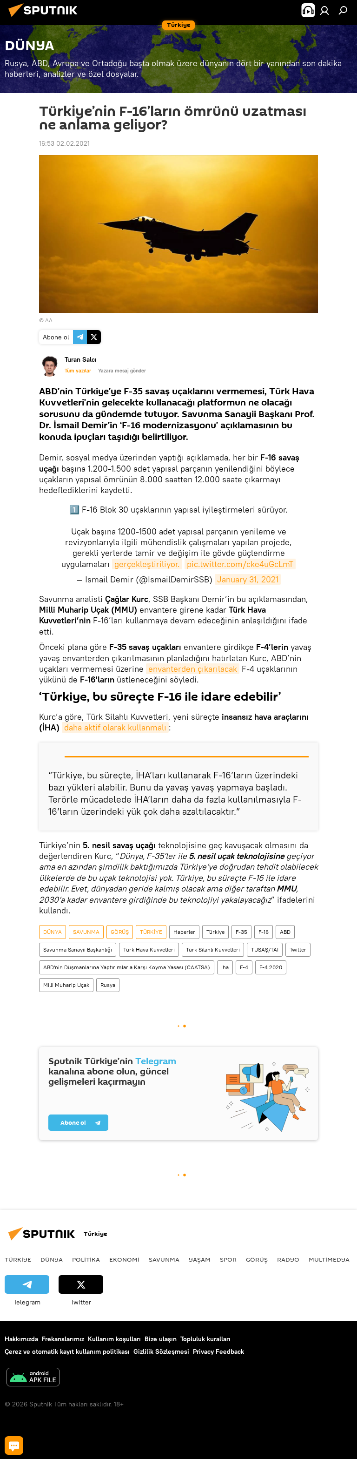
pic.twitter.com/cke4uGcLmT (240, 564)
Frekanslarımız (63, 1339)
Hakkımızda (21, 1339)
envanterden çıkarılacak (192, 668)
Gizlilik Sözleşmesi (161, 1351)
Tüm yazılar (78, 370)
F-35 (241, 931)
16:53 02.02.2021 (64, 143)
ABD (285, 931)
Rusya (107, 984)
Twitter (298, 949)
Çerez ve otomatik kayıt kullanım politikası (67, 1351)
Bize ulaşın (161, 1339)
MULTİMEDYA (329, 1259)
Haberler (184, 931)
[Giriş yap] (324, 10)
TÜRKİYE (151, 931)
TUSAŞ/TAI (264, 949)
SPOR (228, 1259)
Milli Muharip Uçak (66, 984)
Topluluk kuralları (205, 1339)
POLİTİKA (86, 1259)
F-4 (244, 967)
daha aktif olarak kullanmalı (115, 727)
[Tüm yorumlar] (14, 1445)
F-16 (263, 931)
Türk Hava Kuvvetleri (149, 949)
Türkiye (215, 931)
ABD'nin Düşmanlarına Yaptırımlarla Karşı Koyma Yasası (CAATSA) (126, 967)
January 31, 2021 (247, 579)
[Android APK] (33, 1378)
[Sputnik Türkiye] (45, 18)
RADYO (288, 1259)
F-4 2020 (270, 967)
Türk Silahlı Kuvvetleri (213, 949)
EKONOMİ (124, 1259)
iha (225, 967)
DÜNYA (52, 931)
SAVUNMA (86, 931)
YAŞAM (200, 1259)
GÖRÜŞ (120, 931)
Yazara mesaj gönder (122, 370)
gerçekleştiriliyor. (147, 564)
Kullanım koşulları (114, 1339)
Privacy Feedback (218, 1351)
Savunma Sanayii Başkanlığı (77, 949)
